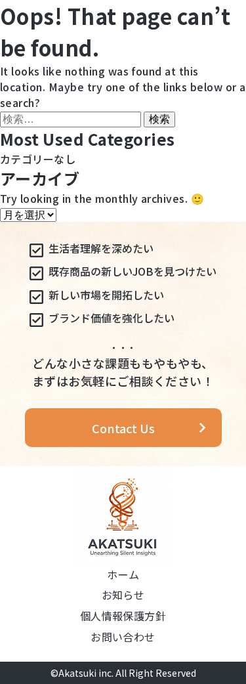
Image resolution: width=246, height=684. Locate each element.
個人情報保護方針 (123, 616)
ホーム (123, 574)
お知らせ (123, 595)
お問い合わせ (123, 637)
